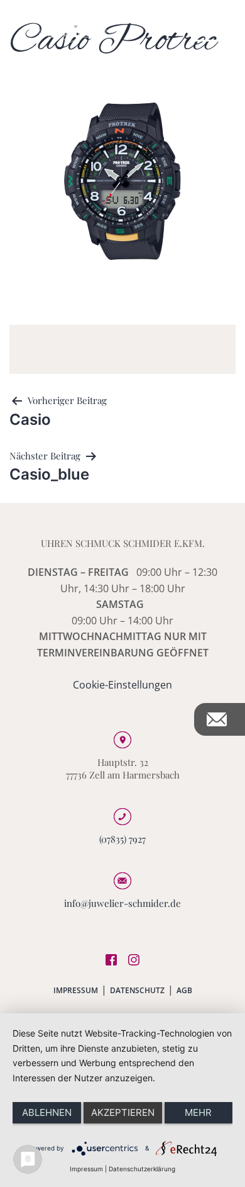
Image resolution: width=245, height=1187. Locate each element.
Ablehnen (47, 1112)
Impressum (75, 990)
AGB (184, 990)
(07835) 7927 (122, 839)
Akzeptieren (123, 1112)
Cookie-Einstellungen (122, 685)
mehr (198, 1112)
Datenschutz (137, 990)
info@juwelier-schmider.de (122, 903)
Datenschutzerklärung (142, 1169)
